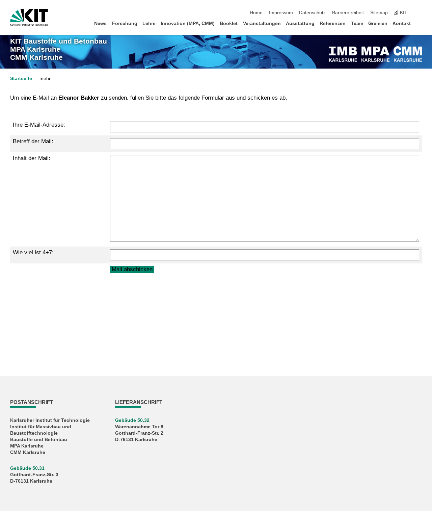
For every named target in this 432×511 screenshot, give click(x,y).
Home (256, 12)
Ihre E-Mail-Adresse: (39, 125)
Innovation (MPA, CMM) (188, 23)
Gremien (377, 23)
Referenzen (333, 23)
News (100, 23)
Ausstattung (300, 23)
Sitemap (379, 12)
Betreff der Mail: (33, 141)
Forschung (124, 23)
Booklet (229, 23)
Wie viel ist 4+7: (33, 252)
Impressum (281, 12)
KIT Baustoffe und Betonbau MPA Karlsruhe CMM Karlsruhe (58, 49)
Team (357, 23)
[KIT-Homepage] (29, 17)
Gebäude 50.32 (132, 420)
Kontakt (402, 23)
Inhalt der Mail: (31, 158)
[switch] (420, 13)
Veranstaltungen (262, 23)
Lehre (149, 23)
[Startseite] (420, 23)
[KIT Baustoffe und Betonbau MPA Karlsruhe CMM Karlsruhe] (375, 54)
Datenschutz (312, 12)
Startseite (21, 78)
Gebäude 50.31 (27, 468)
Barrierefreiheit (348, 12)
